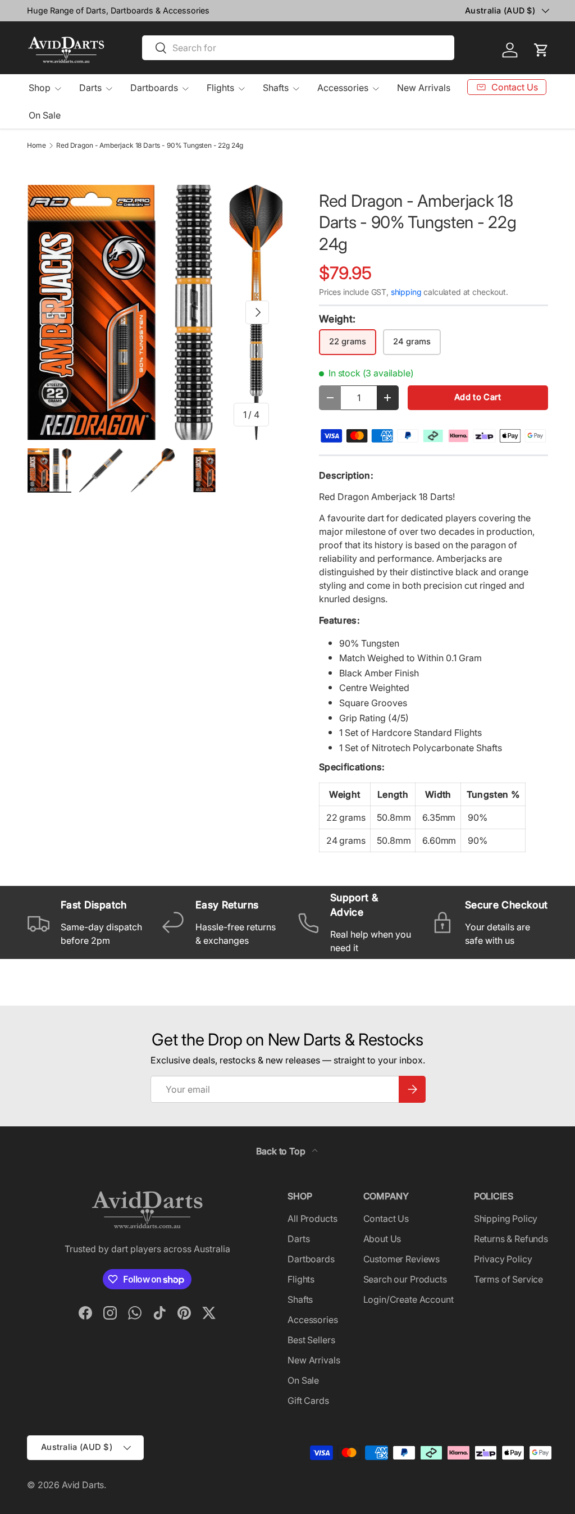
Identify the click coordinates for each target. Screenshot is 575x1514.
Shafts (300, 1299)
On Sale (45, 115)
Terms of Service (508, 1279)
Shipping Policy (506, 1218)
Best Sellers (311, 1339)
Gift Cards (308, 1400)
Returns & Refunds (511, 1238)
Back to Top (281, 1151)
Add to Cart (477, 397)
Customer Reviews (401, 1259)
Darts (298, 1238)
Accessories (312, 1319)
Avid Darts (83, 1484)
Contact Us (386, 1218)
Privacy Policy (503, 1259)
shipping (406, 292)
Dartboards (311, 1259)
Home (36, 145)
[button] (541, 50)
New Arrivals (423, 87)
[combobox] (298, 47)
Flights (301, 1279)
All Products (312, 1218)
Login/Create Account (408, 1299)
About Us (382, 1238)
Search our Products (405, 1279)
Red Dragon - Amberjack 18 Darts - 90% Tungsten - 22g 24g (149, 145)
